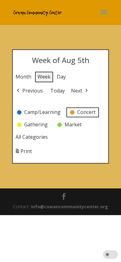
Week (44, 76)
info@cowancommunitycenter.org (69, 207)
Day (61, 76)
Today (57, 90)
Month (23, 76)
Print (23, 153)
